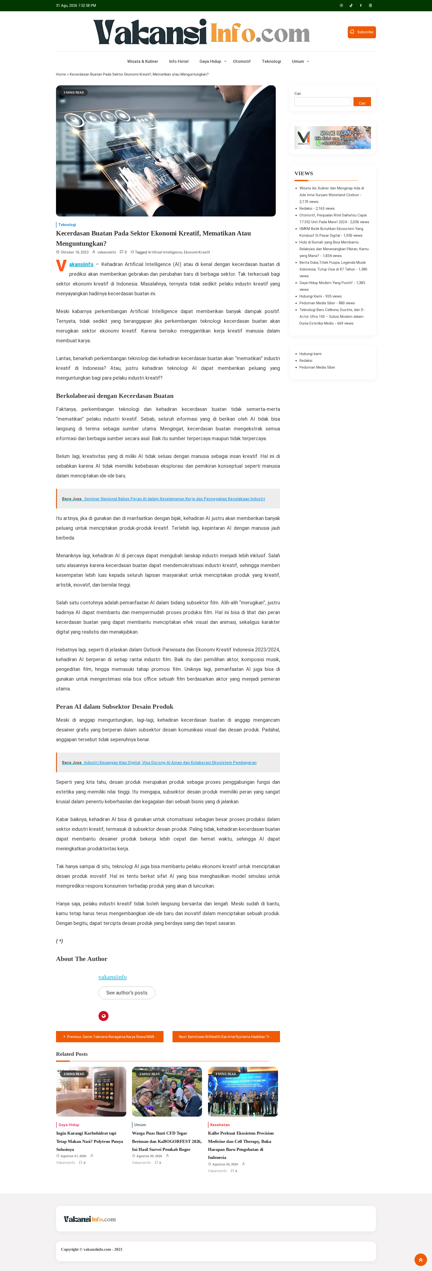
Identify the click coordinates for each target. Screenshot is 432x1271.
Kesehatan (220, 1125)
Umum (298, 61)
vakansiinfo (107, 252)
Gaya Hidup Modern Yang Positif (326, 283)
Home (61, 74)
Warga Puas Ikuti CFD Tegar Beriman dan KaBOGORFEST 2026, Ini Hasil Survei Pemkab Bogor (167, 1141)
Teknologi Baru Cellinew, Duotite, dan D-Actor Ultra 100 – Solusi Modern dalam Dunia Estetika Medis (332, 317)
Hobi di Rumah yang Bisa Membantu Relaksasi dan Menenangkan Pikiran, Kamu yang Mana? (334, 249)
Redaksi (306, 208)
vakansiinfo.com (97, 1249)
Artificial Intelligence (165, 252)
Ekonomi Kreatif (197, 252)
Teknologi (271, 61)
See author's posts (127, 993)
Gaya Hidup (210, 61)
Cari (297, 93)
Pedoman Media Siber (317, 303)
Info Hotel (178, 61)
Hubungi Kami (311, 296)
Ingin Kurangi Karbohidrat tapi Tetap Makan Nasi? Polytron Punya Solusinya (89, 1141)
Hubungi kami (311, 354)
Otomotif (242, 61)
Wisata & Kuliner (142, 61)
